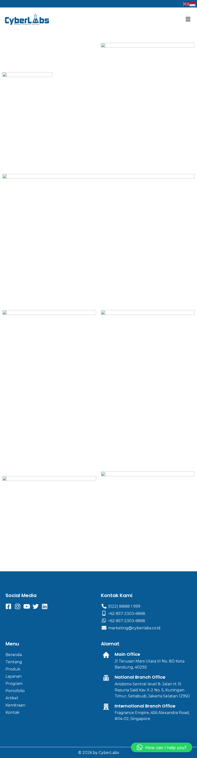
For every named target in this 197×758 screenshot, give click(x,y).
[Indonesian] (193, 3)
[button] (188, 19)
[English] (186, 3)
